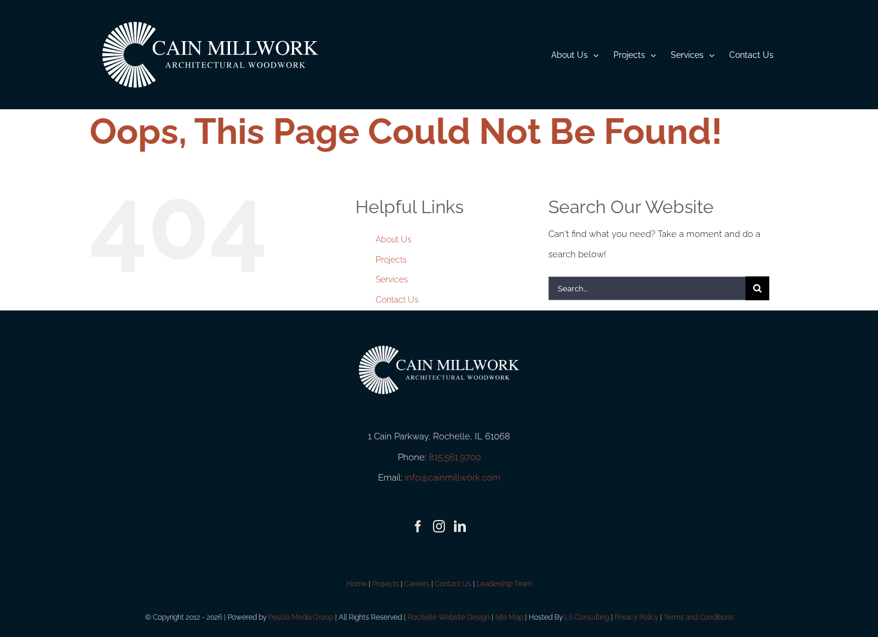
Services (392, 279)
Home (356, 584)
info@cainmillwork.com (453, 477)
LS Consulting (586, 617)
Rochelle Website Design (448, 617)
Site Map (509, 617)
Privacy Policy (636, 617)
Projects (391, 259)
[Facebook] (418, 527)
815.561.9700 (455, 457)
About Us (394, 239)
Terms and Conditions (698, 617)
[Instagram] (439, 527)
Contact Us (397, 299)
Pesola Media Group (300, 617)
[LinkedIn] (460, 527)
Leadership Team (504, 584)
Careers (416, 584)
